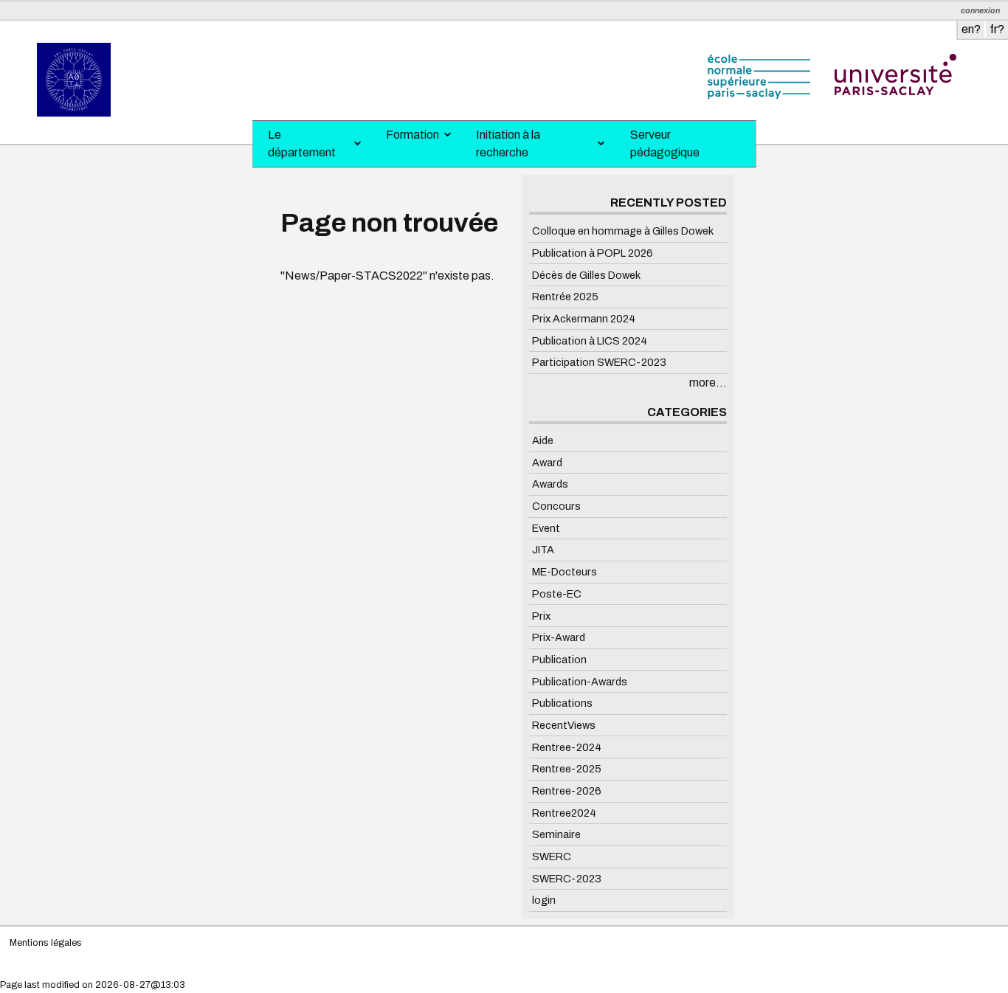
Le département (302, 143)
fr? (997, 29)
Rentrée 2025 (565, 296)
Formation (412, 134)
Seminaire (556, 834)
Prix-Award (558, 637)
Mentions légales (46, 943)
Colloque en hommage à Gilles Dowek (623, 231)
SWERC (551, 856)
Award (547, 462)
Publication (559, 659)
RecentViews (564, 725)
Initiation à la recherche (508, 143)
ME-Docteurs (564, 572)
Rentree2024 (564, 812)
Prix (541, 615)
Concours (556, 506)
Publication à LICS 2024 (589, 340)
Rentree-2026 (566, 791)
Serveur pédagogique (665, 143)
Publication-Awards (579, 681)
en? (971, 29)
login (544, 900)
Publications (562, 703)
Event (546, 528)
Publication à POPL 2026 (592, 253)
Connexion (980, 11)
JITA (543, 550)
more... (708, 382)
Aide (542, 440)
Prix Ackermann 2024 (583, 319)
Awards (550, 484)
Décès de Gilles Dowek (586, 274)
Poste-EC (556, 594)
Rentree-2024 (566, 746)
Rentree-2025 (566, 769)
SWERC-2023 (566, 879)
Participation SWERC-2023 (599, 362)
